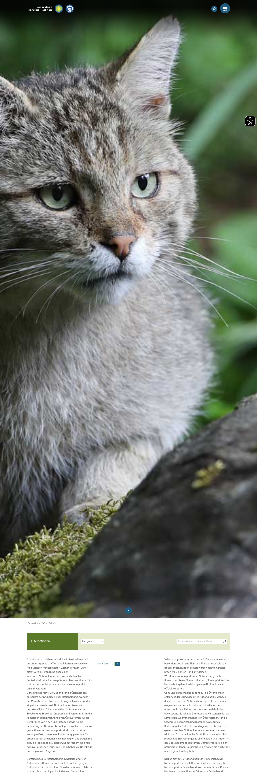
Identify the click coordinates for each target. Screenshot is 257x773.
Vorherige (102, 664)
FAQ (43, 623)
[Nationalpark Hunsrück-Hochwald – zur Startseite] (51, 4)
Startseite (33, 623)
